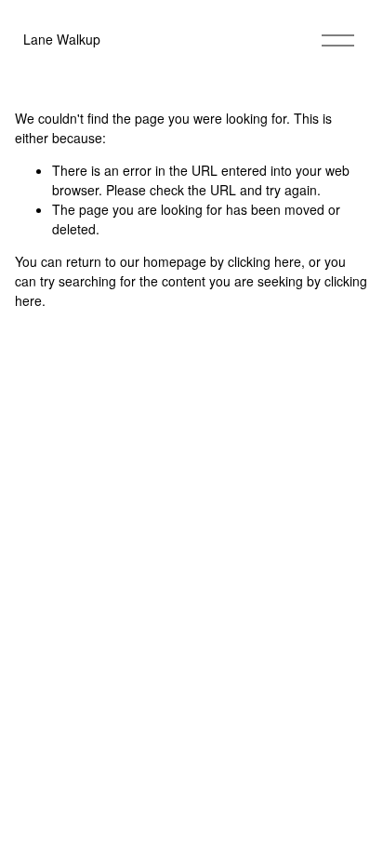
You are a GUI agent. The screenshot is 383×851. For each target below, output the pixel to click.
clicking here (264, 261)
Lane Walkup (62, 39)
